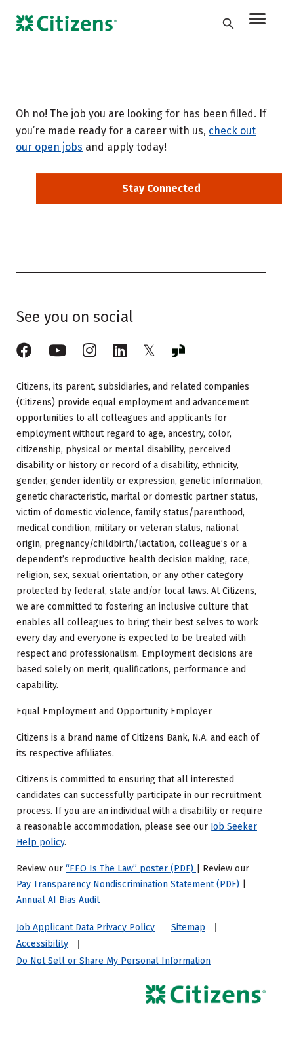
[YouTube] (57, 351)
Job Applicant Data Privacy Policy (85, 927)
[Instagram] (89, 351)
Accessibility (42, 944)
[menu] (257, 20)
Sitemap (188, 927)
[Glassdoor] (178, 351)
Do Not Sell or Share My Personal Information (113, 960)
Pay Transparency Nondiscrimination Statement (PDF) (127, 884)
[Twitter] (149, 351)
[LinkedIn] (120, 351)
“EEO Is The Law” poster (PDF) (131, 868)
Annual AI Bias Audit (58, 900)
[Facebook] (24, 351)
